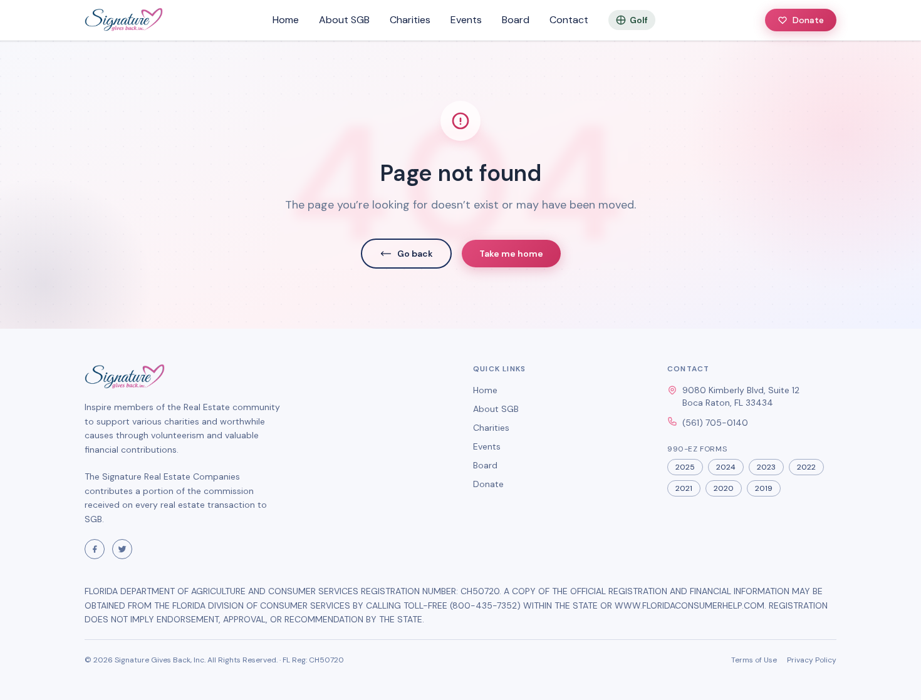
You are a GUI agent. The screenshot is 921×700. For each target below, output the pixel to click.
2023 (766, 467)
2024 (726, 467)
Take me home (511, 253)
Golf (639, 20)
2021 (683, 488)
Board (515, 19)
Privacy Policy (811, 660)
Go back (415, 253)
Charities (410, 19)
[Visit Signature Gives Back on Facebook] (95, 549)
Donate (808, 20)
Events (466, 19)
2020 (724, 488)
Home (286, 19)
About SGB (344, 19)
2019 (764, 488)
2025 (685, 467)
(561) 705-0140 (715, 422)
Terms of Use (754, 660)
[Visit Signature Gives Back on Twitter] (122, 549)
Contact (568, 19)
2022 (806, 467)
